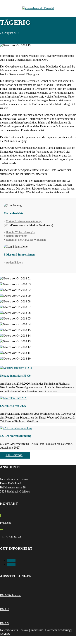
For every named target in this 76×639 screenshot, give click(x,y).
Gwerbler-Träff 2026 (13, 405)
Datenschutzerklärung (58, 630)
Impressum (36, 630)
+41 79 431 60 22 (10, 536)
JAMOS (5, 633)
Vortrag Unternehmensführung (24, 221)
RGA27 (4, 623)
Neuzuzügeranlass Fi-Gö (15, 375)
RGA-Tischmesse (10, 595)
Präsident (5, 522)
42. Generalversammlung (15, 435)
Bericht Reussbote (16, 235)
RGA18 (4, 609)
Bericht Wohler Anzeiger (20, 232)
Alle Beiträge (14, 455)
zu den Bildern (14, 262)
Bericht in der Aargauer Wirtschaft (26, 239)
